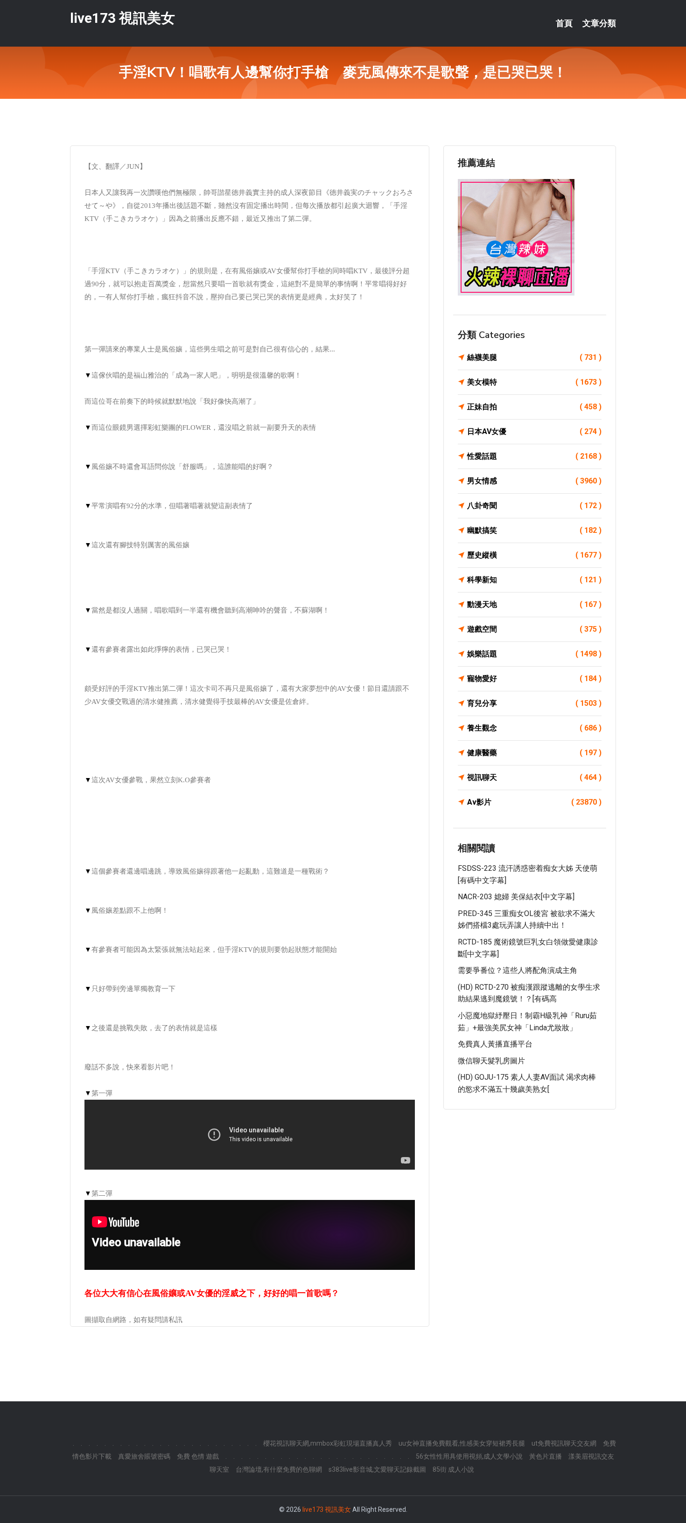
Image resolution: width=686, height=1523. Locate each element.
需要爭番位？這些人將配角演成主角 (517, 970)
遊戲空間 (534, 629)
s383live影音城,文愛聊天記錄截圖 (377, 1469)
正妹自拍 (534, 406)
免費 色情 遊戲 (198, 1456)
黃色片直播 (545, 1456)
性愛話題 (534, 456)
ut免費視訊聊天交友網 (564, 1443)
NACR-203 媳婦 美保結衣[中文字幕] (516, 896)
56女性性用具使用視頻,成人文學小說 (469, 1456)
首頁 (564, 23)
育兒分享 (534, 703)
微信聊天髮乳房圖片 (491, 1060)
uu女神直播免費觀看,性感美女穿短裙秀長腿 (462, 1443)
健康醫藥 (534, 752)
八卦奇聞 (534, 505)
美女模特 (534, 382)
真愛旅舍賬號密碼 (144, 1456)
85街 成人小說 (453, 1469)
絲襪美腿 (534, 357)
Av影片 (534, 802)
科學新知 (534, 579)
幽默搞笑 (534, 530)
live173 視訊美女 (122, 18)
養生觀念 (534, 728)
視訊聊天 (534, 777)
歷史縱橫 (534, 555)
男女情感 (534, 480)
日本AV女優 (534, 431)
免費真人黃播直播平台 (495, 1044)
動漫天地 (534, 604)
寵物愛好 (534, 678)
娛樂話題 (534, 653)
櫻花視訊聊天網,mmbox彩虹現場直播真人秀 (327, 1443)
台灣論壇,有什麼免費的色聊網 (279, 1469)
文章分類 (599, 23)
